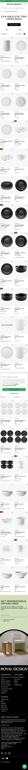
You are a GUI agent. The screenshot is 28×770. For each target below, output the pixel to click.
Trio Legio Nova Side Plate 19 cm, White (6, 142)
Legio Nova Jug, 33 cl (19, 336)
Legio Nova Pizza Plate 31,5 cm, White (5, 365)
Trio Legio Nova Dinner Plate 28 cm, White (20, 58)
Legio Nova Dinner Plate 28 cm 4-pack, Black (6, 449)
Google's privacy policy (10, 385)
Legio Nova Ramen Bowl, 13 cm (20, 587)
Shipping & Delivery (6, 681)
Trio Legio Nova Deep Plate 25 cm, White (5, 114)
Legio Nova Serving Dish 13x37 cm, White (6, 337)
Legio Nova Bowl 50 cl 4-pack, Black (6, 477)
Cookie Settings (14, 393)
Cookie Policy (4, 690)
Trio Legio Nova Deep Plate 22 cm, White (19, 114)
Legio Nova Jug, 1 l (19, 364)
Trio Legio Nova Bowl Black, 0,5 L (19, 309)
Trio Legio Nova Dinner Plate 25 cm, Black (5, 226)
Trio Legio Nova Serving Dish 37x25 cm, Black (6, 198)
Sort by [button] (20, 29)
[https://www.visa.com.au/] (2, 758)
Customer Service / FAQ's (7, 677)
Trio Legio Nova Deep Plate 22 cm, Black (5, 253)
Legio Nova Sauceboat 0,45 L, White (20, 533)
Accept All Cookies (14, 389)
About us (3, 679)
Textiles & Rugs (18, 684)
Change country (5, 725)
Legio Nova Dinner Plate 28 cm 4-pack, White (6, 421)
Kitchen (16, 683)
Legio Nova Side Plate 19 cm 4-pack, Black (20, 449)
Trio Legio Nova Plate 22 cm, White (20, 86)
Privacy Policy (4, 686)
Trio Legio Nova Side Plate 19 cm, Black (6, 281)
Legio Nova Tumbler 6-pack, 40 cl (20, 142)
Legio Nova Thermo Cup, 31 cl (20, 477)
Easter (2, 701)
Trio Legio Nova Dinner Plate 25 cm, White (5, 86)
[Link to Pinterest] (2, 753)
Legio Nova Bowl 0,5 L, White (5, 587)
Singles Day (4, 705)
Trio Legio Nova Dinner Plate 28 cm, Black (20, 198)
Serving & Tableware (19, 677)
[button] (24, 4)
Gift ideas (3, 703)
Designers (3, 692)
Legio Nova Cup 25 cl (19, 559)
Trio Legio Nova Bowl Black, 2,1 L (19, 281)
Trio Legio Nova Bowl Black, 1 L (5, 309)
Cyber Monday (4, 709)
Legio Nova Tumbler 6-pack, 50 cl (6, 170)
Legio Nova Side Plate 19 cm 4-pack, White (20, 421)
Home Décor (17, 679)
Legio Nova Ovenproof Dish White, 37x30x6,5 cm (6, 533)
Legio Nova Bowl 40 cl (19, 169)
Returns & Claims (5, 683)
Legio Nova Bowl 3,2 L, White (5, 505)
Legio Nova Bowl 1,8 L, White (19, 505)
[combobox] (21, 29)
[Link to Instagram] (9, 753)
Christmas (3, 711)
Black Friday (4, 707)
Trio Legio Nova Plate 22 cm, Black (20, 253)
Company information (6, 688)
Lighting (16, 681)
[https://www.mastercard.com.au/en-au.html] (7, 758)
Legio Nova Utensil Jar (5, 57)
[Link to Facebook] (5, 753)
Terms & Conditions (6, 684)
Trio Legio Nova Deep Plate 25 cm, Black (19, 226)
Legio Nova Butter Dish (6, 559)
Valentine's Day (5, 699)
